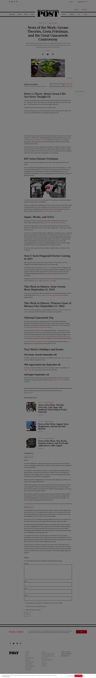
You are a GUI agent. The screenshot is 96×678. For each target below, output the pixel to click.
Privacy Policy (6, 676)
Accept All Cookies (78, 675)
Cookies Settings (70, 675)
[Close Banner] (93, 675)
